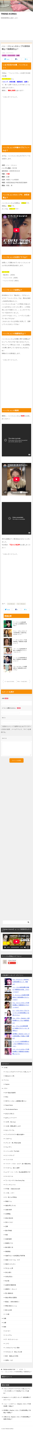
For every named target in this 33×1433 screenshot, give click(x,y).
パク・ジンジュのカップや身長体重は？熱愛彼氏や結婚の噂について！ (20, 1051)
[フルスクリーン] (28, 947)
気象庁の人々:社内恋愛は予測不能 (15, 1255)
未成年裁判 (8, 1239)
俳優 (4, 1318)
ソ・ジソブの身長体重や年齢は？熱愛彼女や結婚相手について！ (20, 659)
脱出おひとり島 (9, 1076)
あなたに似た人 (9, 1113)
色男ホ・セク (9, 1360)
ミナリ (7, 1343)
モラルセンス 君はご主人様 (13, 1352)
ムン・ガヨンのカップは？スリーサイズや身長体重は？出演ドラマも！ (20, 1013)
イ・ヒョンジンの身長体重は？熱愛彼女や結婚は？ (10, 681)
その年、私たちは (10, 1122)
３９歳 (7, 1314)
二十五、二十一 (9, 1193)
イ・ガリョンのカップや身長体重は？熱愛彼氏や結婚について (20, 641)
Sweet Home (9, 1105)
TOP (9, 1369)
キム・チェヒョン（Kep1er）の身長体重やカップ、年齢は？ (21, 982)
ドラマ (4, 55)
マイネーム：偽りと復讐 (12, 1168)
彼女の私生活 (9, 1218)
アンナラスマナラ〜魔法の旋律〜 (15, 1134)
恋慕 (6, 1226)
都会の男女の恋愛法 (11, 1297)
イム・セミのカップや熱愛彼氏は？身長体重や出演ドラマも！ (20, 668)
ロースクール (9, 1176)
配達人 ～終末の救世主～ (12, 1301)
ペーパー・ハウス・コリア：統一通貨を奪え (18, 1163)
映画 (4, 1326)
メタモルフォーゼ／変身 (12, 1347)
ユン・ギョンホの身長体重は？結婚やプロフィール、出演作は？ (20, 1028)
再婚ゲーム (8, 1201)
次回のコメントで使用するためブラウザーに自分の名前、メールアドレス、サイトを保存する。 (16, 729)
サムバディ (8, 1147)
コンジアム (8, 1335)
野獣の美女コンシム (11, 1306)
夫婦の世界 (8, 1209)
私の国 (7, 1281)
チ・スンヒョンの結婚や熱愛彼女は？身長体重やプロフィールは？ (20, 997)
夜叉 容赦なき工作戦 (11, 1356)
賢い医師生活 (9, 1293)
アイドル (6, 1080)
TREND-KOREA (9, 14)
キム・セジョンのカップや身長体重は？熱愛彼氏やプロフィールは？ (20, 1005)
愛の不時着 (8, 1230)
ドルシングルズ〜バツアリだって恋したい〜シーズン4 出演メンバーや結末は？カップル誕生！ (16, 1391)
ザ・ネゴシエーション (11, 1339)
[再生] (5, 947)
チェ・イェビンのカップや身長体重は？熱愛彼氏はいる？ (23, 681)
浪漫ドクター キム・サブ (12, 1260)
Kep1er (7, 1084)
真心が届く (8, 1272)
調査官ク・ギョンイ (11, 1289)
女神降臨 (7, 1214)
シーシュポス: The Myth (12, 1151)
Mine (6, 1097)
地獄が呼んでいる (10, 1205)
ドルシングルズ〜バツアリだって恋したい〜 (18, 1071)
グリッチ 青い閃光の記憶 (13, 1143)
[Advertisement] (16, 30)
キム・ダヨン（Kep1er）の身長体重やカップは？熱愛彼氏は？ (21, 1020)
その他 (5, 1067)
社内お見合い (9, 1276)
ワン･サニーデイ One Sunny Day (14, 1180)
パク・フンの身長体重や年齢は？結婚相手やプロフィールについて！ (20, 650)
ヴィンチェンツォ (10, 1184)
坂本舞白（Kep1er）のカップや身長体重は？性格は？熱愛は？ (21, 1036)
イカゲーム (8, 1138)
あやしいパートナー (11, 1117)
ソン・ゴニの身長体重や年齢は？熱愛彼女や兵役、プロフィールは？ (20, 989)
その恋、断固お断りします (13, 1126)
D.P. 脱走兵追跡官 (10, 1092)
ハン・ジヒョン (21, 603)
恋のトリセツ (9, 1222)
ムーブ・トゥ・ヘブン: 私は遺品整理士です (17, 1172)
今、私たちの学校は (11, 1197)
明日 (6, 1234)
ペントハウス (11, 55)
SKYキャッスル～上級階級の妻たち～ (16, 1101)
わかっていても (9, 1130)
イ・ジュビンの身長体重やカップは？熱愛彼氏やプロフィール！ (20, 1044)
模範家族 (7, 1251)
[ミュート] (25, 947)
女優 (18, 55)
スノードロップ (9, 1155)
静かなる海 (8, 1310)
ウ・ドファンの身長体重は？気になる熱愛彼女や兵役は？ (20, 624)
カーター (7, 1331)
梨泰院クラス (9, 1243)
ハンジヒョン (11, 603)
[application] (16, 941)
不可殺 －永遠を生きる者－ (13, 1188)
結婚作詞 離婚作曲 (10, 1285)
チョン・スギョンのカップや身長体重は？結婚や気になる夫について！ (20, 632)
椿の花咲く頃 (9, 1247)
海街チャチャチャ (10, 1264)
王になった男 (9, 1268)
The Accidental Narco (11, 1109)
